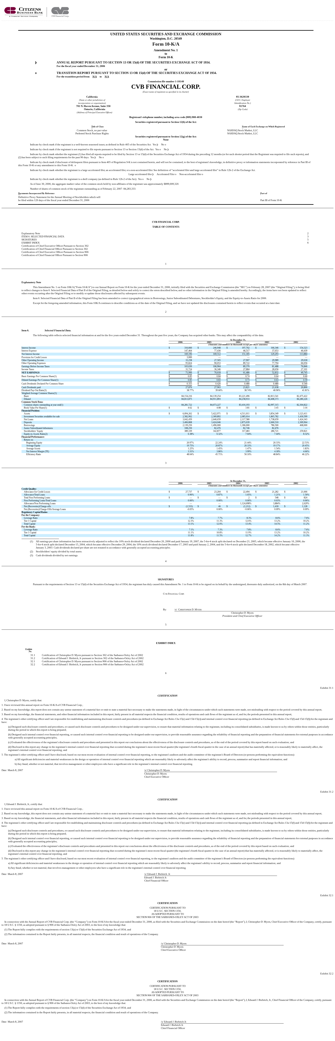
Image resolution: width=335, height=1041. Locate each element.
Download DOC (319, 9)
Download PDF (324, 9)
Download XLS (329, 9)
